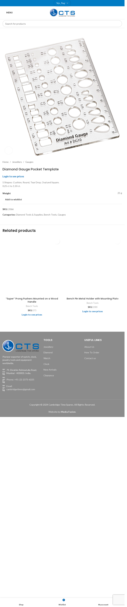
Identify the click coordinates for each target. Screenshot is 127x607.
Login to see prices (13, 176)
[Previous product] (112, 162)
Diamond (48, 352)
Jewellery (17, 161)
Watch (46, 358)
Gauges (29, 161)
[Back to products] (116, 162)
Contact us (90, 358)
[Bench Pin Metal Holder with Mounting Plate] (92, 266)
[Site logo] (62, 12)
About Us (89, 346)
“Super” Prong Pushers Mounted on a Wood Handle (32, 300)
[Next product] (120, 162)
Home (5, 161)
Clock (46, 364)
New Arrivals (50, 369)
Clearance (48, 375)
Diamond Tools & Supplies (29, 214)
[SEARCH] (118, 23)
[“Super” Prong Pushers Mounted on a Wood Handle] (32, 266)
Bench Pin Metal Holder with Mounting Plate (93, 298)
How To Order (91, 352)
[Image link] (20, 345)
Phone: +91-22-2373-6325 (20, 379)
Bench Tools (50, 214)
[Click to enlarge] (8, 150)
